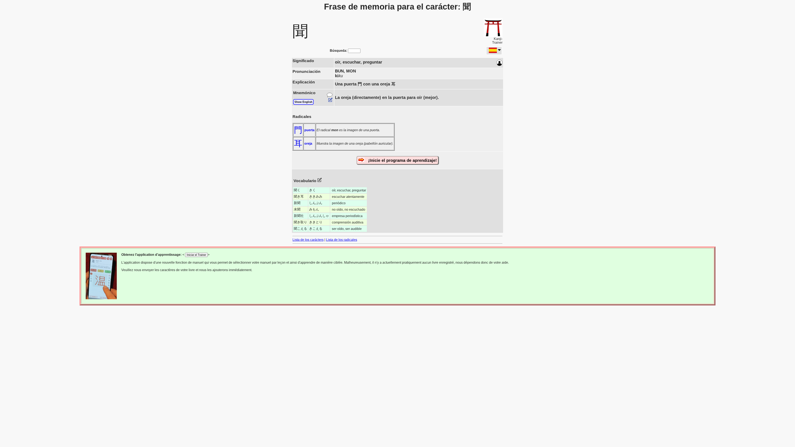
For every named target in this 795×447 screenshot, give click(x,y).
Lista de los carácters (308, 240)
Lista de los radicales (341, 240)
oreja (308, 143)
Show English (303, 101)
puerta (309, 130)
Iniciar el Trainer (196, 254)
